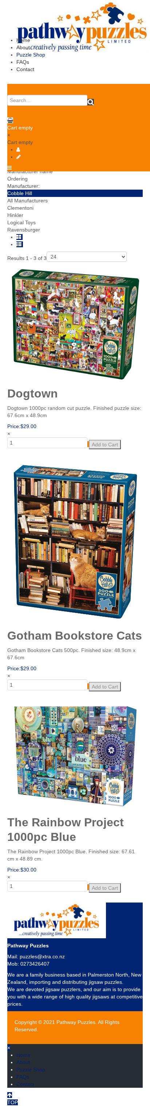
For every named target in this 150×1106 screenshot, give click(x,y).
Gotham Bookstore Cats (74, 635)
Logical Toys (21, 222)
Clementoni (20, 208)
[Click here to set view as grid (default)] (19, 237)
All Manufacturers (27, 200)
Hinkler (15, 215)
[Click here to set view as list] (19, 244)
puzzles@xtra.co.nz (42, 956)
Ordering (17, 179)
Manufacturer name (30, 171)
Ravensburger (23, 230)
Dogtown (32, 393)
